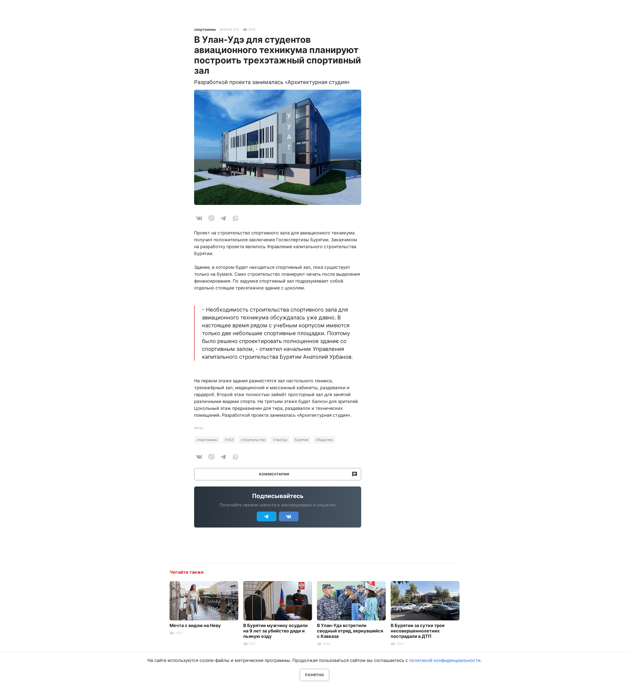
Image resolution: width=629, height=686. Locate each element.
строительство (253, 440)
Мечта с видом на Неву (195, 625)
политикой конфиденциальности (444, 660)
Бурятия (301, 440)
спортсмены (205, 29)
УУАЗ (229, 440)
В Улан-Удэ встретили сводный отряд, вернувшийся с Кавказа (350, 631)
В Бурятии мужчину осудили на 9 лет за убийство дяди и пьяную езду (275, 631)
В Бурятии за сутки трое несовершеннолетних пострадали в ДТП (418, 631)
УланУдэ (280, 440)
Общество (324, 440)
